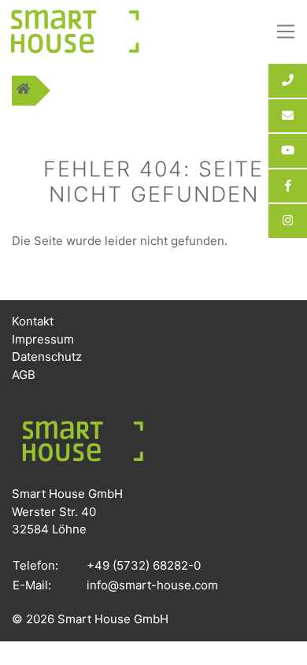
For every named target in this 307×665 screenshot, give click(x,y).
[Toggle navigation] (285, 31)
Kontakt (33, 321)
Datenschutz (47, 356)
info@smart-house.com (152, 585)
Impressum (43, 339)
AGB (23, 374)
